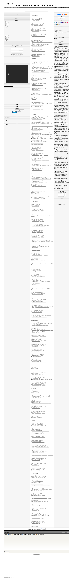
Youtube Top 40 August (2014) (35, 20)
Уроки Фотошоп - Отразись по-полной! (37, 185)
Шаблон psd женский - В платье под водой (37, 459)
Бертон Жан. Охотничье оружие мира (37, 401)
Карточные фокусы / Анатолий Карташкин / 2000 (38, 197)
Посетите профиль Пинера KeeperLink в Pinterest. (17, 54)
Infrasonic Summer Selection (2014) (36, 470)
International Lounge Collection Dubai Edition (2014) (38, 468)
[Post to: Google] (59, 22)
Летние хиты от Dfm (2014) (35, 192)
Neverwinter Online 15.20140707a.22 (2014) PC (38, 235)
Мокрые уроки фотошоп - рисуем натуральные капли (39, 186)
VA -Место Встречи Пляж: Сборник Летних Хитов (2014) (39, 425)
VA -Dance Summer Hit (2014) (35, 322)
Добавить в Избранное (7, 117)
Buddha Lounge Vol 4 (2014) (35, 373)
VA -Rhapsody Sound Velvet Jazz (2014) (37, 339)
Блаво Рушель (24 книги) (35, 359)
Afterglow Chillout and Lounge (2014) (36, 405)
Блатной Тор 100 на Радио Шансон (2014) (37, 224)
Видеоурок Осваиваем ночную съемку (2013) (38, 436)
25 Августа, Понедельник (34, 110)
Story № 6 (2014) (34, 99)
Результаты (55, 42)
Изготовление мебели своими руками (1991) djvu (38, 437)
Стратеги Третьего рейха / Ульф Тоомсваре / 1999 (38, 28)
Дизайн (5, 27)
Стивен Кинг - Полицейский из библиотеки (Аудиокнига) (39, 400)
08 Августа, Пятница (33, 388)
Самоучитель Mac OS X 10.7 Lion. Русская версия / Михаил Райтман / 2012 (41, 178)
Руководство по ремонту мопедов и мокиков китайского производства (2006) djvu (42, 77)
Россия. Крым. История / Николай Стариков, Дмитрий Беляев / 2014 (40, 72)
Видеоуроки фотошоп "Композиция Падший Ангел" (38, 101)
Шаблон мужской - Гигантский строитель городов (38, 191)
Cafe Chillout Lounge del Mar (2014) (36, 275)
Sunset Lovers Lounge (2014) (35, 259)
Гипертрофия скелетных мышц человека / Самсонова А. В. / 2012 (40, 291)
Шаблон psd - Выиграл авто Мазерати (37, 430)
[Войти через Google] (64, 14)
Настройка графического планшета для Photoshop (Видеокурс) (40, 61)
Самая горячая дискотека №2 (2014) (36, 181)
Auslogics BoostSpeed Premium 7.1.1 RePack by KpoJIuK (39, 299)
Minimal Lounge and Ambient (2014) (36, 270)
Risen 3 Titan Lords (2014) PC (36, 287)
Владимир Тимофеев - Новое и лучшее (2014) (38, 350)
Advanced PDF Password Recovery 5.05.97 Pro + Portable (39, 451)
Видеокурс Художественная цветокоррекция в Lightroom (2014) (40, 446)
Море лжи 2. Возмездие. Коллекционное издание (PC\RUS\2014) (40, 116)
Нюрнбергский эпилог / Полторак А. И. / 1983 (38, 71)
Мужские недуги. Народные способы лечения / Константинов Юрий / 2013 (41, 315)
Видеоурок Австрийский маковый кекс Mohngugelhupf (39, 30)
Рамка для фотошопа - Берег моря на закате (38, 428)
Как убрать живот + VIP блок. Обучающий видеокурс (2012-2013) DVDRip (41, 157)
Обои (5, 36)
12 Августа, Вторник (33, 298)
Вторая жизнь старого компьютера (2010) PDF (38, 252)
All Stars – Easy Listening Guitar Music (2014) (37, 374)
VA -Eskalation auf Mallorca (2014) (36, 164)
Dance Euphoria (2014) (35, 480)
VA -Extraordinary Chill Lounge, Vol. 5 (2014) (37, 423)
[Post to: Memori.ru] (67, 22)
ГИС (5, 25)
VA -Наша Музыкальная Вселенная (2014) (37, 301)
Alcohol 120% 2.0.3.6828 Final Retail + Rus (37, 63)
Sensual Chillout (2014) (35, 368)
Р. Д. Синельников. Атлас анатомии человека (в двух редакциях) (40, 520)
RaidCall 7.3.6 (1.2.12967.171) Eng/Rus (37, 49)
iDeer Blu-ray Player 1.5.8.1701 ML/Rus (37, 62)
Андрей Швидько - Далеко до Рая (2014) (37, 349)
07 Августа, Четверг (33, 420)
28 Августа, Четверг (33, 75)
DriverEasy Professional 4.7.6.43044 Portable (37, 96)
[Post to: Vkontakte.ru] (61, 24)
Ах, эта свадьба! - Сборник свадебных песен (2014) (38, 293)
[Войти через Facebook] (60, 14)
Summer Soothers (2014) (35, 509)
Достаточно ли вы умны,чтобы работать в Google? (38, 54)
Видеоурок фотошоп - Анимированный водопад (38, 366)
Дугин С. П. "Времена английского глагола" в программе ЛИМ (40, 327)
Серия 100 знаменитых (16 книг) (36, 378)
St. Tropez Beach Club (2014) (35, 369)
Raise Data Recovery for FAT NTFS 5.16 (37, 300)
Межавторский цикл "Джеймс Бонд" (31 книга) (38, 257)
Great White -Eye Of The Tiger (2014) (36, 147)
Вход (16, 7)
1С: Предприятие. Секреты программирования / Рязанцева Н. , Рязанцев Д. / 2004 (42, 66)
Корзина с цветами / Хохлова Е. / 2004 (37, 338)
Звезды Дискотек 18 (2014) (35, 89)
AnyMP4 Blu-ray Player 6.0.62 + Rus (36, 280)
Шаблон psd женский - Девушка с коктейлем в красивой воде (40, 501)
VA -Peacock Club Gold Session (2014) (37, 133)
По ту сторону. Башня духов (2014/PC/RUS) (37, 223)
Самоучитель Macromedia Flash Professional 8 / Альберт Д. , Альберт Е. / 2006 (42, 323)
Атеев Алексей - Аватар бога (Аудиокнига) (37, 355)
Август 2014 (61, 191)
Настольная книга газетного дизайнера (37, 462)
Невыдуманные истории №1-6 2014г (36, 328)
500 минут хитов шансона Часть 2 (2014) (37, 294)
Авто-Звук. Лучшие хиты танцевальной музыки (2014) (39, 406)
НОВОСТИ (56, 40)
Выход (15, 7)
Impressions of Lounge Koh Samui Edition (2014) (38, 469)
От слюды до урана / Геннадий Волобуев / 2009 (38, 490)
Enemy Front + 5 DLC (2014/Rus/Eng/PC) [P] (37, 415)
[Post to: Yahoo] (63, 22)
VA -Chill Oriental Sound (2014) (36, 457)
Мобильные (6, 33)
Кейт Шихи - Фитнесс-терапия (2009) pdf (37, 158)
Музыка (6, 34)
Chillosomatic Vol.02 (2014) (35, 253)
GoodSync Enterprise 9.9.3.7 (35, 389)
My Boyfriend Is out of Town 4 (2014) (36, 482)
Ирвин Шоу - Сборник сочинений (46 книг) (59, 32)
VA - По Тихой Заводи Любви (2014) (36, 106)
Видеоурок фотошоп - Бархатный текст (37, 351)
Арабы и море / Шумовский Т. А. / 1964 (37, 140)
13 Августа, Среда (33, 265)
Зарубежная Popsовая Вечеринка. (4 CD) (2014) (38, 33)
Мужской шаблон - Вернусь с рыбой (58, 35)
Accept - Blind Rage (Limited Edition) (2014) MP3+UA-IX (39, 83)
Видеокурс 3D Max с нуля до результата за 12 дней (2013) (39, 439)
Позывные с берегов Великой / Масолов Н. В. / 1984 (38, 51)
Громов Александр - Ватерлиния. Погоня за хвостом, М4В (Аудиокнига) (41, 396)
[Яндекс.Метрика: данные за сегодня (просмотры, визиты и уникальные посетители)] (17, 110)
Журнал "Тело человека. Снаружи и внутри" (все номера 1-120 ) (40, 155)
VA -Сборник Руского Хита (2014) (36, 128)
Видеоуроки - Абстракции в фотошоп (37, 48)
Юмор (5, 40)
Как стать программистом (35, 390)
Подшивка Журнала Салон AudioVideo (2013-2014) (38, 329)
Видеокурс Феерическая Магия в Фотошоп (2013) (38, 442)
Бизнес (5, 23)
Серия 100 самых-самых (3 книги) (36, 360)
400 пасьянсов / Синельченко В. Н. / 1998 (37, 82)
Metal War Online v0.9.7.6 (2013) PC (36, 239)
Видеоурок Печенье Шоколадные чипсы (37, 29)
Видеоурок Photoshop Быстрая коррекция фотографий (39, 383)
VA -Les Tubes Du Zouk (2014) (36, 268)
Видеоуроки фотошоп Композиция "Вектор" (37, 129)
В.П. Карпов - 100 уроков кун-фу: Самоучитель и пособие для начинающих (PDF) (42, 241)
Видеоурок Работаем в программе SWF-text (37, 424)
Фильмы (6, 39)
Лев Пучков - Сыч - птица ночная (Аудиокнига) (38, 208)
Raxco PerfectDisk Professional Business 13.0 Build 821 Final (39, 317)
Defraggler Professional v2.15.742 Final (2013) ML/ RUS (39, 34)
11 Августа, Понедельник (34, 320)
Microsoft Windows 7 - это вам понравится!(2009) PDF (39, 78)
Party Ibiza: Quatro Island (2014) (36, 513)
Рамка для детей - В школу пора (36, 87)
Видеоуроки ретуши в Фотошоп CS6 (36, 343)
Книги (68, 29)
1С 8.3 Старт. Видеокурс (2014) (36, 245)
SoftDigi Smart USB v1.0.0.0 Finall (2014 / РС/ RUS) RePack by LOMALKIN (41, 44)
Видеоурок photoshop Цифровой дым (37, 449)
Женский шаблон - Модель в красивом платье (38, 139)
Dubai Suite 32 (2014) (34, 367)
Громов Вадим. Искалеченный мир (36, 441)
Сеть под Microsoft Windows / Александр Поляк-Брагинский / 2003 (40, 141)
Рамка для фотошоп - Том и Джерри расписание (38, 221)
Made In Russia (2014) (35, 80)
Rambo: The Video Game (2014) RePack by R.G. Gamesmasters (40, 234)
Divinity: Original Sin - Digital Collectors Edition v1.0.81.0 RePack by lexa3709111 (42, 103)
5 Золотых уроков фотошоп (35, 218)
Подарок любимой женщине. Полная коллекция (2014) (39, 445)
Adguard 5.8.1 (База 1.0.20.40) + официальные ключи (38, 444)
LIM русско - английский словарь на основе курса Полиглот (39, 69)
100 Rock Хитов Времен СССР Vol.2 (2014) (37, 25)
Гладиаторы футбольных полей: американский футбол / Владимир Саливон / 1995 (42, 296)
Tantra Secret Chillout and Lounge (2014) (37, 410)
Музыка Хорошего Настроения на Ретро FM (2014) (38, 67)
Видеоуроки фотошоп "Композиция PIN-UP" (37, 137)
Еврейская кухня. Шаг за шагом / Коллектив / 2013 (38, 118)
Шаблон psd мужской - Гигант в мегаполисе (37, 481)
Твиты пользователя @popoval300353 (17, 45)
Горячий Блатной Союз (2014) (36, 31)
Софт (5, 38)
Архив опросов (59, 42)
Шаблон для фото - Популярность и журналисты (38, 345)
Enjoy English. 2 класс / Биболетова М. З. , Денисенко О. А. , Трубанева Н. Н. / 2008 (42, 60)
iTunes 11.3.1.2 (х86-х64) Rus (36, 402)
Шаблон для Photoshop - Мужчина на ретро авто (38, 521)
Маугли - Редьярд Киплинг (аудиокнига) (37, 190)
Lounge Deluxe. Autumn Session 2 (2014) (37, 254)
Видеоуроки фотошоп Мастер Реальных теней (38, 167)
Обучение (6, 37)
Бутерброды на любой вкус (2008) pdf (37, 18)
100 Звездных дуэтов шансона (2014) (37, 493)
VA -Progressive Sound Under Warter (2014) (37, 168)
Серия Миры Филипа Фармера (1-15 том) (37, 220)
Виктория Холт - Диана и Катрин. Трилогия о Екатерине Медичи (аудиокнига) (42, 489)
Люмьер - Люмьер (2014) (35, 416)
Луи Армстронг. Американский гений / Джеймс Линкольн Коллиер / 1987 (41, 122)
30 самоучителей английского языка (36, 397)
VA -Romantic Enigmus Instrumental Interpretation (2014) (39, 458)
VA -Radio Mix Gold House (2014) (36, 341)
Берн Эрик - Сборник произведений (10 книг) (38, 153)
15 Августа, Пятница (33, 227)
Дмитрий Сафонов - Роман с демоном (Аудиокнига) (38, 193)
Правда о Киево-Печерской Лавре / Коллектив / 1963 (38, 198)
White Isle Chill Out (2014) (35, 391)
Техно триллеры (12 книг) (35, 154)
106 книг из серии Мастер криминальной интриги (38, 304)
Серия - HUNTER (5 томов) (57, 30)
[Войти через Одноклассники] (66, 14)
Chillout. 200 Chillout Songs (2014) (36, 460)
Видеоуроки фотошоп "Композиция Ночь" (37, 102)
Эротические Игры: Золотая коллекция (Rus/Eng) (38, 331)
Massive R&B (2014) (34, 84)
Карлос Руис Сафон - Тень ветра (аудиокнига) (38, 279)
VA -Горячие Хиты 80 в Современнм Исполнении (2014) (39, 344)
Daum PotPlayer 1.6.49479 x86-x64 (36, 271)
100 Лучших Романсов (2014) (36, 56)
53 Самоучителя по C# (35, 284)
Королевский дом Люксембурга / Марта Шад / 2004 (38, 211)
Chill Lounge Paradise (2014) (35, 371)
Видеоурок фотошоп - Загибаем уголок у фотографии (39, 340)
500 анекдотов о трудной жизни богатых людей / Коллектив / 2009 (40, 246)
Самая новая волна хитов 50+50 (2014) (37, 312)
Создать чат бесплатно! (37, 554)
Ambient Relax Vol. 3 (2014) (35, 274)
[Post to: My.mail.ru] (57, 24)
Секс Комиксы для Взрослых (36, 258)
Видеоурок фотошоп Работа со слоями (37, 43)
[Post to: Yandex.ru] (55, 24)
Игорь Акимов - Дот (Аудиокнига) (36, 356)
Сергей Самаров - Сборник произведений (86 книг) (38, 276)
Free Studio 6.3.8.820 (34, 97)
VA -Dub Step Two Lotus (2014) (36, 204)
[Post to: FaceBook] (57, 22)
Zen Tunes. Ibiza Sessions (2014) (36, 408)
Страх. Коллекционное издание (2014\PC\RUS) (38, 354)
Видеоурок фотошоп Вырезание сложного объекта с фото (39, 23)
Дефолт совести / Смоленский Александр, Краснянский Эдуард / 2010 (41, 240)
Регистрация (11, 7)
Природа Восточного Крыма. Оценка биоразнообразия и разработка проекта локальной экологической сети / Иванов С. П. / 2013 (41, 40)
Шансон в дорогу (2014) (35, 346)
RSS (18, 7)
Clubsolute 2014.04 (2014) (35, 392)
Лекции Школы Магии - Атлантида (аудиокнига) (38, 152)
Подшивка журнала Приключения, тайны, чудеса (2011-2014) (40, 255)
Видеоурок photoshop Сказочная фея (37, 450)
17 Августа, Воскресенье (34, 201)
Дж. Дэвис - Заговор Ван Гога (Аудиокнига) (37, 440)
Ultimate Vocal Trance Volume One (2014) (37, 467)
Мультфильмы (6, 35)
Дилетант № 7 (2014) (34, 98)
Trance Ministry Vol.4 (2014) (35, 465)
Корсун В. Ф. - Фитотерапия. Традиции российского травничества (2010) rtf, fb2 (42, 123)
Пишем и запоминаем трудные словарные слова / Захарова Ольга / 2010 (41, 132)
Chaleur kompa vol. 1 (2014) (35, 510)
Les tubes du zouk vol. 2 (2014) (36, 269)
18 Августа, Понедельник (34, 187)
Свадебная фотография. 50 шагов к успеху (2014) (38, 452)
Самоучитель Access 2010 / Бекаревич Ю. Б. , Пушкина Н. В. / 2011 (40, 225)
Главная (5, 7)
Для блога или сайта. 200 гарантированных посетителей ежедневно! (40, 515)
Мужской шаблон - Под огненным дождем (37, 475)
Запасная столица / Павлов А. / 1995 (36, 332)
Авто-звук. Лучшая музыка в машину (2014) (37, 432)
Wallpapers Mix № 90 (34, 35)
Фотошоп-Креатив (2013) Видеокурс (36, 316)
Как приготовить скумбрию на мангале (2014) (38, 180)
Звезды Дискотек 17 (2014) (35, 526)
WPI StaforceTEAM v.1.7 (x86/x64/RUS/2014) (37, 117)
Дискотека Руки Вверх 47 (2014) (36, 429)
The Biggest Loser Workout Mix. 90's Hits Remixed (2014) (39, 508)
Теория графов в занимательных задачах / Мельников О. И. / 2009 (40, 160)
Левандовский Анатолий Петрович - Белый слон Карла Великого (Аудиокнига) (42, 379)
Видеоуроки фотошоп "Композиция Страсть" (38, 150)
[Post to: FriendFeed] (61, 22)
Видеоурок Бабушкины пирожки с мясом (37, 19)
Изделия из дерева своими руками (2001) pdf (38, 433)
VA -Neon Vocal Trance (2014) (36, 169)
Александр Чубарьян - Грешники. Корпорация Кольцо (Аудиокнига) (40, 307)
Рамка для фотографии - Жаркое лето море (37, 232)
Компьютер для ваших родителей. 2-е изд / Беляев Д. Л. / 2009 (40, 325)
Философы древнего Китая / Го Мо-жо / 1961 (37, 121)
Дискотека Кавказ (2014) (35, 247)
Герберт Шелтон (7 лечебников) (36, 283)
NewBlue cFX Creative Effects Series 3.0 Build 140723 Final (39, 372)
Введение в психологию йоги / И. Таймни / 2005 (38, 210)
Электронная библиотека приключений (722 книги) (38, 411)
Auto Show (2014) (34, 159)
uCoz (40, 529)
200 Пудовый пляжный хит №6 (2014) (37, 305)
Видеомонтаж (6, 24)
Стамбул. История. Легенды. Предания (37, 418)
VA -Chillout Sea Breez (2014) (35, 206)
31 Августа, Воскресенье (34, 15)
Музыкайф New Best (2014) (35, 50)
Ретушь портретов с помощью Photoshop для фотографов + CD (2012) (41, 395)
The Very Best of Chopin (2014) (36, 314)
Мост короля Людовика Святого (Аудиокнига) (38, 231)
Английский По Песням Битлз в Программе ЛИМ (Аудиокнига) (40, 377)
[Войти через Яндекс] (62, 14)
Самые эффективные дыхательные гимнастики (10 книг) (39, 177)
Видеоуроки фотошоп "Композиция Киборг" (37, 144)
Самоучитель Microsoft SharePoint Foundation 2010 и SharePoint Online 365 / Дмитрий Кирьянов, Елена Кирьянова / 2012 (41, 179)
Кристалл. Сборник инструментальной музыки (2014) (39, 384)
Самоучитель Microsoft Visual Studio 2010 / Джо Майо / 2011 (39, 182)
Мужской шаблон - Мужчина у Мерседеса (37, 292)
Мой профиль (8, 7)
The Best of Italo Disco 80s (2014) (36, 494)
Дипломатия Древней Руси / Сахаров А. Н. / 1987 (38, 70)
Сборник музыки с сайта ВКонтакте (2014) (37, 85)
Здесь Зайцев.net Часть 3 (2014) (36, 55)
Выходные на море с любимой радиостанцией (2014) (39, 236)
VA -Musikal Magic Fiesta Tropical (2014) (37, 148)
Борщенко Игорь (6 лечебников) (36, 412)
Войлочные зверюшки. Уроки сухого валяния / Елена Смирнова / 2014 (41, 53)
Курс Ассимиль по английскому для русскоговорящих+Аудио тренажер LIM (41, 136)
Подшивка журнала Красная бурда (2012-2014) (38, 237)
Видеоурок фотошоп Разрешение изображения (38, 45)
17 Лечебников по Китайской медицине (37, 311)
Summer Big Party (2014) (35, 282)
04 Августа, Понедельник (34, 473)
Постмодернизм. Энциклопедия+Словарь (37, 309)
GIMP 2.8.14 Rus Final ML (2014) (36, 90)
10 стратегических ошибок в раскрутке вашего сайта (39, 514)
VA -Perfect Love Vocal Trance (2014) (36, 324)
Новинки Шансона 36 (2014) (35, 242)
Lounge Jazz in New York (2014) (36, 273)
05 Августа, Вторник (33, 453)
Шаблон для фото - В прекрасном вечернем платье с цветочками (40, 447)
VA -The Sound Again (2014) (35, 205)
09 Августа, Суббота (33, 363)
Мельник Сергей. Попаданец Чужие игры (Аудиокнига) (39, 463)
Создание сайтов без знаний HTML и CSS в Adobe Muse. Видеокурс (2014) (41, 498)
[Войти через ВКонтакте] (59, 14)
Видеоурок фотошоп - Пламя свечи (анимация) (38, 335)
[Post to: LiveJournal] (59, 24)
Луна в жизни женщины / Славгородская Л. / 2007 (38, 226)
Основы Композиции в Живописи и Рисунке (37, 230)
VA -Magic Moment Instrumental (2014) (37, 170)
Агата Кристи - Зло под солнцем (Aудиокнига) (38, 487)
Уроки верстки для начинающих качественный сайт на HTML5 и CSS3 (41, 485)
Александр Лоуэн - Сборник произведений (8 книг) (38, 413)
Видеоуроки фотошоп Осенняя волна (37, 79)
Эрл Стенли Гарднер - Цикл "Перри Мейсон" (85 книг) (39, 477)
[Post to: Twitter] (55, 22)
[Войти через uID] (57, 14)
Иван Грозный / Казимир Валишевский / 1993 (38, 488)
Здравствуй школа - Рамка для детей (37, 41)
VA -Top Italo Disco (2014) (35, 149)
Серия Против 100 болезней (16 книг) (37, 361)
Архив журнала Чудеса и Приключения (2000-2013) (38, 260)
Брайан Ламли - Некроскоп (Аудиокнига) (37, 417)
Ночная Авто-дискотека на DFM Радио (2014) (38, 209)
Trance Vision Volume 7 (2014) (36, 464)
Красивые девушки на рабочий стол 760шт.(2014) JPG (39, 285)
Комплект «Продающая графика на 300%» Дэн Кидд (38, 495)
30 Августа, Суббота (33, 37)
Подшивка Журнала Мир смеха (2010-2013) (37, 310)
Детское (6, 26)
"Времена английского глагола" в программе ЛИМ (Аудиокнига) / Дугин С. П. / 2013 (42, 306)
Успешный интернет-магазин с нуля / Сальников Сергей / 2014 (40, 88)
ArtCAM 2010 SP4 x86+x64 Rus (36, 93)
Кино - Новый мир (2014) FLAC (36, 250)
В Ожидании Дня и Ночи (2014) (36, 523)
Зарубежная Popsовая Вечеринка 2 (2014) (37, 525)
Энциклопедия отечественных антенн (37, 176)
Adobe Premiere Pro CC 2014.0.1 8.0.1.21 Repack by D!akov (39, 382)
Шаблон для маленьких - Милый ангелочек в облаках (39, 92)
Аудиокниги (6, 22)
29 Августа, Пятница (33, 58)
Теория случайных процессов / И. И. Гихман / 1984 (38, 522)
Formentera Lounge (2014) (35, 407)
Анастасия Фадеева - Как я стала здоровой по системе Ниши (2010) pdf (41, 196)
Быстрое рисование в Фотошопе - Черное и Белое (38, 203)
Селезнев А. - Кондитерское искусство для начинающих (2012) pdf (40, 127)
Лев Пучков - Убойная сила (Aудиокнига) (37, 219)
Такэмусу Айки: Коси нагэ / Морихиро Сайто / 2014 (38, 36)
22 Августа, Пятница (33, 114)
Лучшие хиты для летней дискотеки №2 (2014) (38, 348)
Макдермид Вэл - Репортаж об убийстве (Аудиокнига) (39, 476)
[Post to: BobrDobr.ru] (65, 22)
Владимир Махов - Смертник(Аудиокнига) (37, 24)
